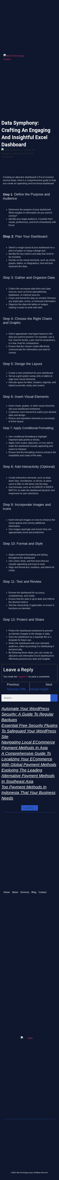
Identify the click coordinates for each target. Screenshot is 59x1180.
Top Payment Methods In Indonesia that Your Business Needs (28, 792)
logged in (23, 676)
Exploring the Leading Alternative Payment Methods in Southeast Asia (28, 775)
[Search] (54, 698)
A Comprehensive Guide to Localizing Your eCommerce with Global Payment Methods (28, 759)
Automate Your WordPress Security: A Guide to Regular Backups (27, 714)
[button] (54, 59)
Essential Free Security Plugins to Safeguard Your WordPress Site (29, 731)
